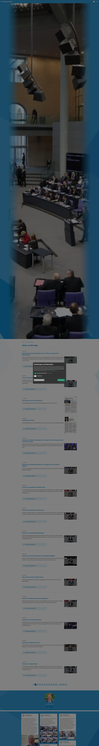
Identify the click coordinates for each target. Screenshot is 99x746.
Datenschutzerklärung (50, 370)
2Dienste (39, 376)
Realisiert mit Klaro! (62, 382)
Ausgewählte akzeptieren (39, 380)
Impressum (57, 370)
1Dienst (39, 374)
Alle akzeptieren (61, 380)
